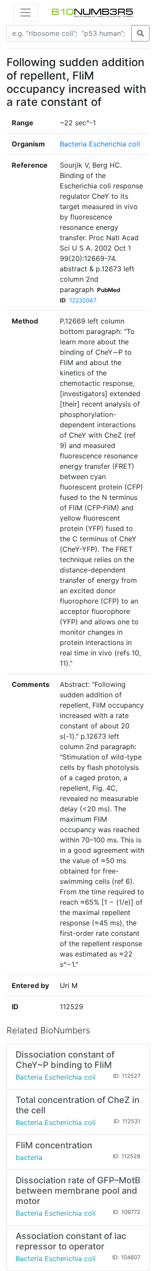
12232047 (83, 300)
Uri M (69, 985)
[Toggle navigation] (25, 12)
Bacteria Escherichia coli (100, 144)
